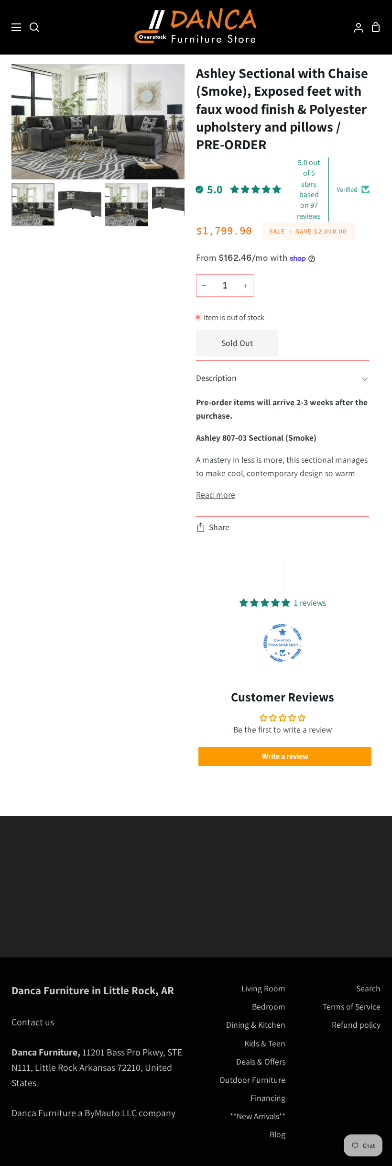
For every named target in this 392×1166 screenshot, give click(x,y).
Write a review (285, 756)
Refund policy (356, 1024)
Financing (267, 1097)
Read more (215, 494)
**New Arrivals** (257, 1116)
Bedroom (268, 1006)
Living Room (263, 988)
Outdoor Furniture (252, 1079)
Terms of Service (352, 1006)
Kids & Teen (264, 1043)
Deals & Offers (260, 1061)
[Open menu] (11, 27)
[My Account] (354, 27)
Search (368, 988)
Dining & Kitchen (255, 1024)
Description (216, 377)
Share (219, 527)
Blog (277, 1134)
